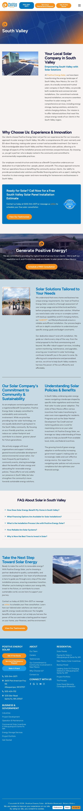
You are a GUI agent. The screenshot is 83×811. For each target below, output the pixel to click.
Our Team (34, 651)
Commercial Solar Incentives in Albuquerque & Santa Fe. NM (14, 726)
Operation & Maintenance (12, 720)
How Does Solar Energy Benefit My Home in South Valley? (33, 510)
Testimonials (35, 659)
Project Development (11, 717)
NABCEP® (43, 320)
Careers (33, 655)
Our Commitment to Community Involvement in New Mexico (41, 665)
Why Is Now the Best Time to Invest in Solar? (27, 536)
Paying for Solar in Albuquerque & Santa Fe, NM (69, 656)
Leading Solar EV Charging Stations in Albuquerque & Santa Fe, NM (68, 671)
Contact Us (34, 674)
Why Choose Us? (37, 671)
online (53, 204)
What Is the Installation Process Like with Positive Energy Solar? (36, 523)
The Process (62, 680)
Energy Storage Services (12, 732)
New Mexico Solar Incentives (69, 661)
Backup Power (62, 665)
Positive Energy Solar (56, 75)
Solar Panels (62, 651)
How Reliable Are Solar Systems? (22, 530)
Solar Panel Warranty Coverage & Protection (66, 685)
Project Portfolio (63, 677)
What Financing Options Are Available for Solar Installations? (34, 517)
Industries (6, 713)
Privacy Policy (69, 803)
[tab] (41, 510)
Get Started (7, 740)
